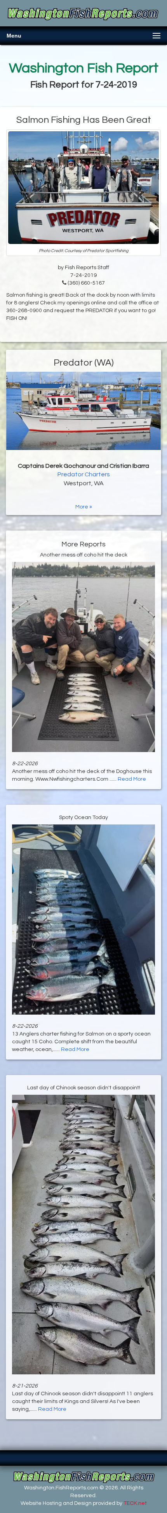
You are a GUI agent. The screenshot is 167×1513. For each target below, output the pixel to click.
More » (83, 507)
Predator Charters (83, 474)
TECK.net (135, 1503)
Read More (132, 779)
